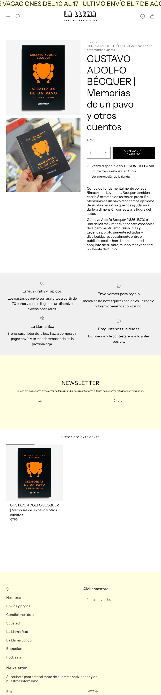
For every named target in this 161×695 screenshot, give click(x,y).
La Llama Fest (17, 631)
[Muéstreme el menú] (8, 16)
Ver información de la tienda (110, 176)
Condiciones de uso (22, 614)
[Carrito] (152, 16)
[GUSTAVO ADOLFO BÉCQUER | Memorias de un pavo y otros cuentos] (34, 473)
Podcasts (13, 657)
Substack (13, 623)
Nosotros (13, 597)
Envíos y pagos (18, 606)
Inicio (90, 42)
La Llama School (19, 640)
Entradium (14, 648)
